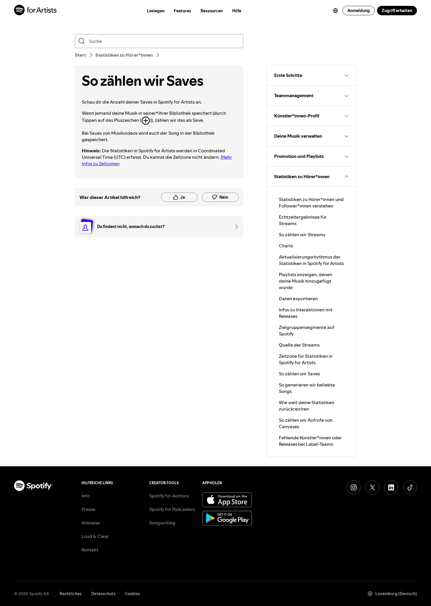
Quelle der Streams (299, 345)
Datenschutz (103, 594)
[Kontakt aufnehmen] (234, 227)
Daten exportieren (298, 298)
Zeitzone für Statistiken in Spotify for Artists (305, 359)
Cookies (132, 594)
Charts (286, 245)
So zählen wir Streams (302, 234)
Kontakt (90, 549)
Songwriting (162, 522)
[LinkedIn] (391, 487)
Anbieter (91, 522)
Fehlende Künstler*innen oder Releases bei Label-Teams (310, 440)
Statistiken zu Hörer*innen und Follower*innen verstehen (311, 202)
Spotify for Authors (169, 495)
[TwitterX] (372, 487)
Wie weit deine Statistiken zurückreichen (306, 405)
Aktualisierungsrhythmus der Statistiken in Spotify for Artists (311, 260)
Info (86, 495)
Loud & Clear (95, 536)
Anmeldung (358, 10)
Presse (88, 509)
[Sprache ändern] (335, 10)
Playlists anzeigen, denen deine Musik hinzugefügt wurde (305, 281)
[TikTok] (410, 487)
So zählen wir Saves (299, 373)
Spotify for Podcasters (172, 509)
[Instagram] (354, 487)
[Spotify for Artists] (35, 11)
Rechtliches (71, 594)
